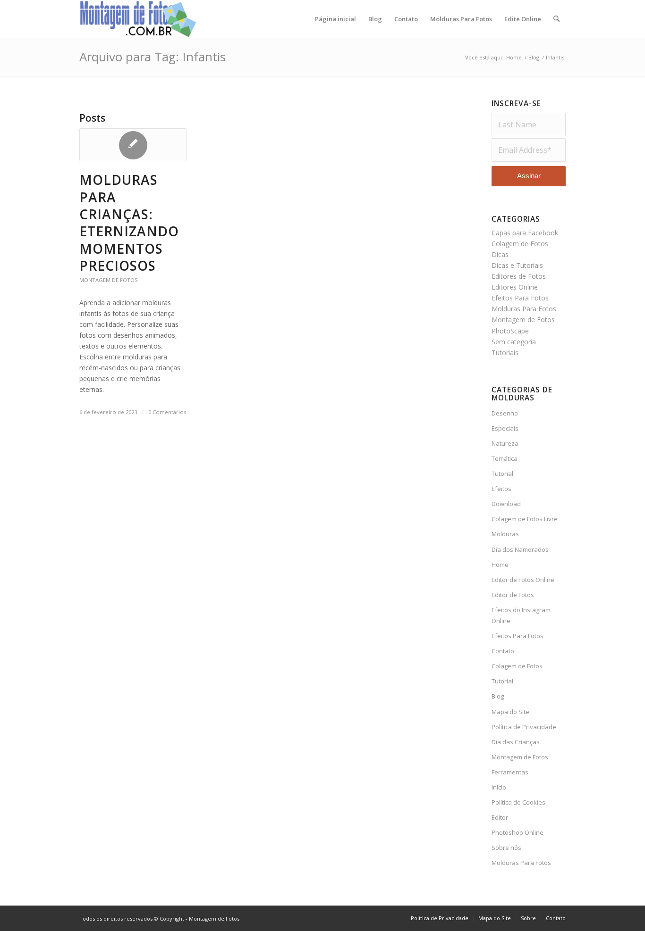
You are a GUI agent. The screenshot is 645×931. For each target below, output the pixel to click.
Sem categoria (514, 341)
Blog (498, 696)
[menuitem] (335, 19)
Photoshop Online (517, 832)
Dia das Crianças (516, 742)
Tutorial (502, 473)
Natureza (505, 443)
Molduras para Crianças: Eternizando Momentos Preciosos (129, 222)
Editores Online (515, 287)
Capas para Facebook (525, 232)
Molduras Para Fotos (524, 308)
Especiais (505, 428)
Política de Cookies (518, 802)
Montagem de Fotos (108, 279)
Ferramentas (510, 772)
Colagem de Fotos (520, 243)
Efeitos (501, 488)
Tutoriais (505, 352)
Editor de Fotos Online (523, 579)
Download (506, 503)
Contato (503, 651)
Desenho (505, 413)
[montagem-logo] (138, 19)
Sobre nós (506, 847)
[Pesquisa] (556, 19)
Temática (505, 458)
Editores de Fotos (519, 276)
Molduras (505, 534)
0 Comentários (167, 412)
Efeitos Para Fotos (520, 297)
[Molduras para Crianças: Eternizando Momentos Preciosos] (133, 144)
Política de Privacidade (524, 727)
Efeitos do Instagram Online (521, 615)
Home (500, 564)
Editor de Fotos (513, 594)
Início (499, 787)
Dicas (500, 254)
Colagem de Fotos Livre (525, 519)
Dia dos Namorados (520, 549)
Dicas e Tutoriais (517, 265)
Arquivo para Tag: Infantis (152, 56)
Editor (500, 817)
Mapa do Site (510, 711)
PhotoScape (510, 330)
